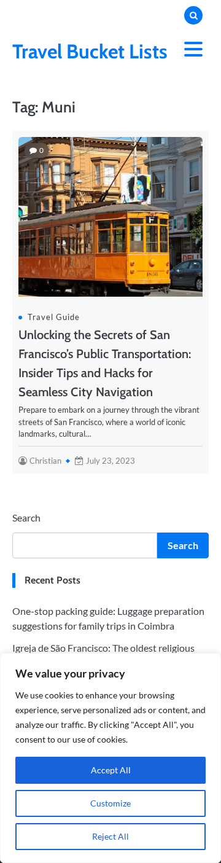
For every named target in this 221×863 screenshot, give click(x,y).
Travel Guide (54, 317)
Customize (110, 803)
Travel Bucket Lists (90, 51)
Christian (45, 461)
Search (26, 517)
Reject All (110, 836)
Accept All (111, 770)
